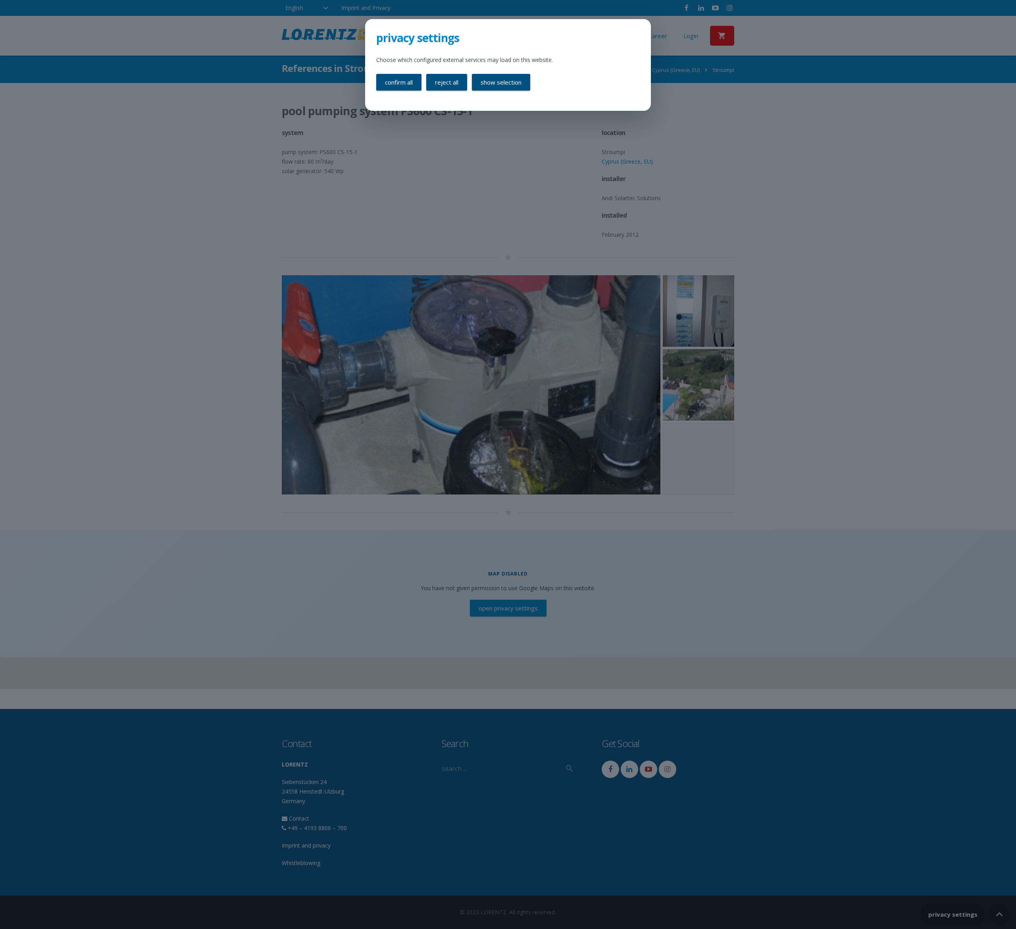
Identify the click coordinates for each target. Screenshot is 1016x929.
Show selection (501, 82)
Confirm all (399, 82)
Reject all (446, 82)
